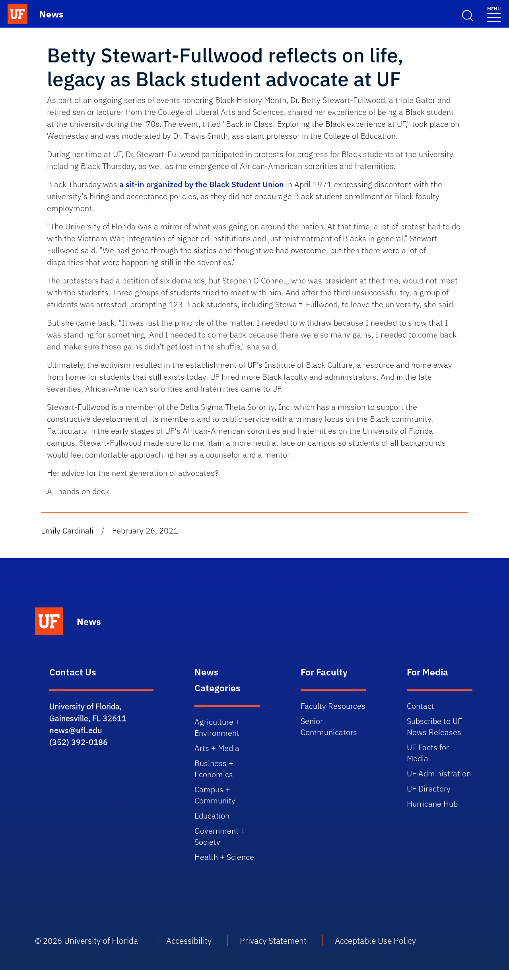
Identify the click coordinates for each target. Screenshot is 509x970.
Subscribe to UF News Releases (434, 726)
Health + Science (224, 857)
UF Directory (429, 788)
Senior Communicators (329, 726)
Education (211, 815)
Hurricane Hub (432, 803)
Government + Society (219, 836)
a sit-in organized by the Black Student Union (201, 184)
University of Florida (101, 940)
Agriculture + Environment (217, 727)
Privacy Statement (273, 940)
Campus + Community (214, 795)
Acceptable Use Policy (375, 940)
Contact (420, 705)
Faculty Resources (333, 705)
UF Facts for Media (428, 753)
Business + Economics (213, 769)
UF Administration (439, 773)
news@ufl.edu (75, 730)
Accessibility (189, 940)
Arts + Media (216, 748)
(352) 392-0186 (78, 742)
